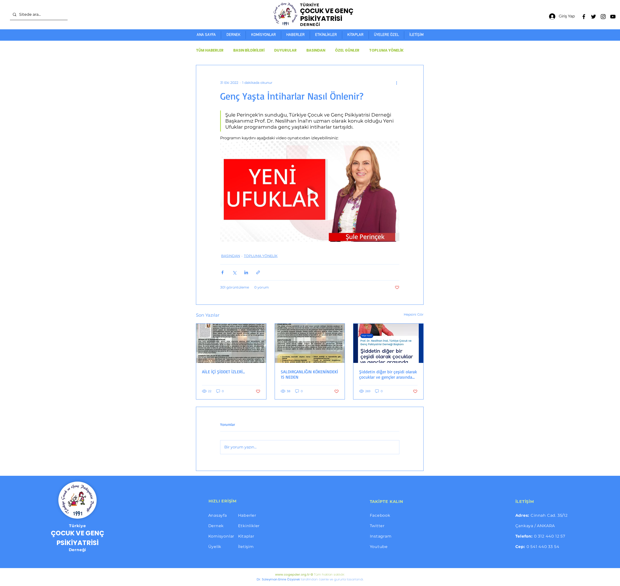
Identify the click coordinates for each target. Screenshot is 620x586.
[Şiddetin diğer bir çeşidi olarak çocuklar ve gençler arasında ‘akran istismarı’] (388, 343)
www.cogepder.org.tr (292, 574)
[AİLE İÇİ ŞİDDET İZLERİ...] (231, 343)
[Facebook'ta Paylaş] (222, 272)
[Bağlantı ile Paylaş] (258, 272)
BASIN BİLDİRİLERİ (248, 50)
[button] (386, 35)
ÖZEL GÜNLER (347, 50)
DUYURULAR (285, 50)
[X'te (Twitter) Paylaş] (234, 272)
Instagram (381, 536)
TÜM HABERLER (210, 50)
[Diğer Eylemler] (396, 83)
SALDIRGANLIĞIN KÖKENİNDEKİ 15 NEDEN (309, 374)
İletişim (246, 546)
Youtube (379, 546)
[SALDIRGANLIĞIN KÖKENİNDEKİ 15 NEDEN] (310, 343)
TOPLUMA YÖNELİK (386, 50)
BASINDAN (315, 50)
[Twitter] (593, 16)
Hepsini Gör (414, 314)
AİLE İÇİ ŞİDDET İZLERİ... (223, 371)
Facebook (380, 515)
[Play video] (309, 191)
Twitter (377, 525)
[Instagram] (603, 16)
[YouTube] (613, 16)
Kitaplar (246, 536)
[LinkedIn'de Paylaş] (246, 272)
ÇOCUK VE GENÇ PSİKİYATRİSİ (326, 14)
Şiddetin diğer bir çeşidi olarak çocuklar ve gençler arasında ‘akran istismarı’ (388, 374)
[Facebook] (584, 16)
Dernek (216, 525)
